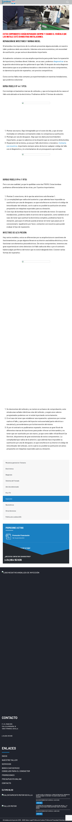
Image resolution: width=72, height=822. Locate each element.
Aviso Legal (29, 820)
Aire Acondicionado (12, 487)
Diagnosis (9, 475)
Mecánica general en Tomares (16, 463)
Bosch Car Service (11, 768)
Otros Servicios (11, 511)
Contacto (6, 783)
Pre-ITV (8, 493)
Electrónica (10, 469)
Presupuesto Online (12, 779)
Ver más (39, 803)
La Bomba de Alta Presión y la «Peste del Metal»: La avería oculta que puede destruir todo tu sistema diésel (51, 807)
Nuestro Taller (9, 760)
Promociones (8, 775)
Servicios (6, 764)
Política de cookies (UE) (13, 517)
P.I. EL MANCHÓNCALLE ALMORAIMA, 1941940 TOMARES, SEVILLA (10, 726)
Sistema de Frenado (12, 481)
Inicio (4, 756)
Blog (37, 800)
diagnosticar (58, 61)
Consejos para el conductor (16, 771)
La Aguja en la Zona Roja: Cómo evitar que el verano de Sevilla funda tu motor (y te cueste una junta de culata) (53, 796)
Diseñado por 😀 (64, 820)
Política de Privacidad (52, 820)
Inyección (9, 499)
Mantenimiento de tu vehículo (46, 800)
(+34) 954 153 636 (13, 559)
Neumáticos (10, 505)
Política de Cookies (39, 820)
